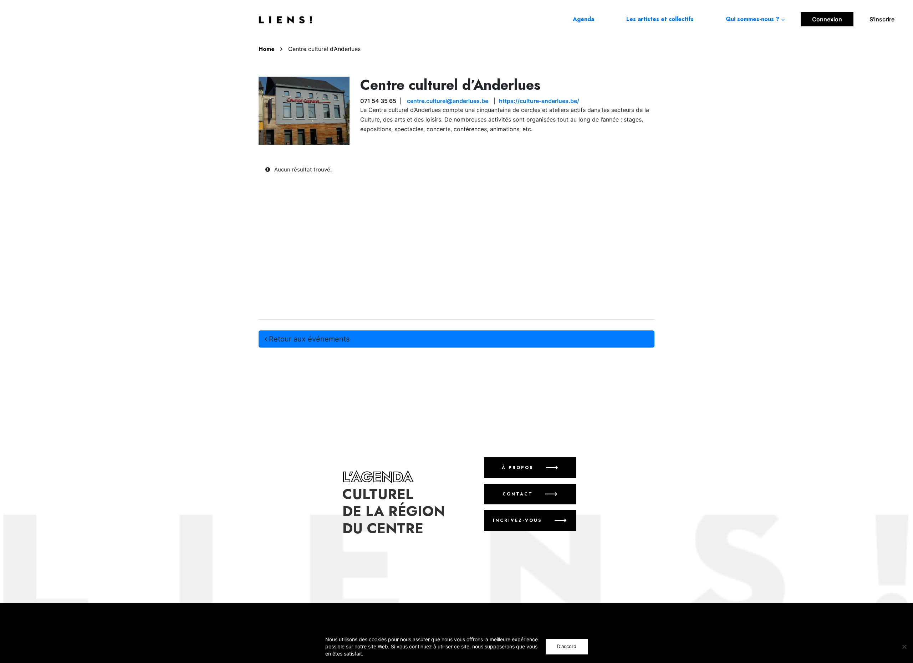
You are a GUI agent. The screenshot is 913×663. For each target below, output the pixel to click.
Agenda (583, 19)
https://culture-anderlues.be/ (539, 100)
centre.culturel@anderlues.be (447, 100)
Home (267, 49)
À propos (517, 468)
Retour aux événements (309, 339)
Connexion (827, 19)
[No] (904, 646)
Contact (517, 494)
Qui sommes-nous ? (752, 19)
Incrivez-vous (517, 520)
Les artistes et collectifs (660, 19)
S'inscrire (881, 19)
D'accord (566, 646)
